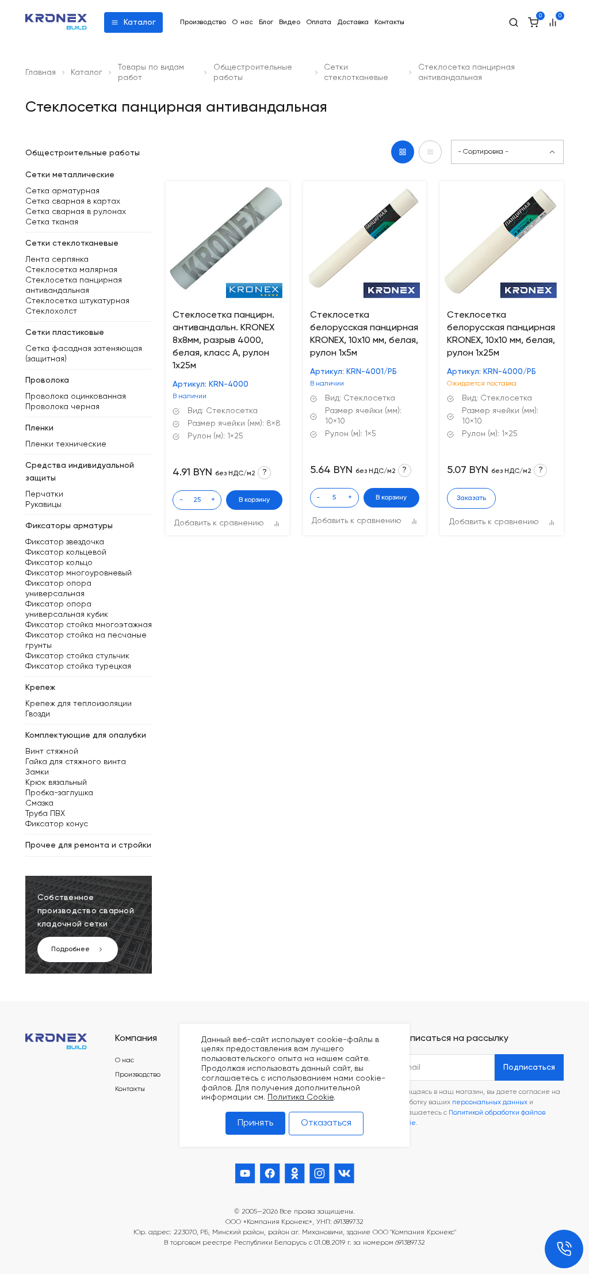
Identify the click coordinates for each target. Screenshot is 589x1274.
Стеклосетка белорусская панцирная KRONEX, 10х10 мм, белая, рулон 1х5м (364, 334)
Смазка (39, 803)
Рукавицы (43, 505)
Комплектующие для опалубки (85, 735)
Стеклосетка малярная (71, 270)
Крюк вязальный (56, 783)
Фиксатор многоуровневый (78, 573)
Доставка (353, 22)
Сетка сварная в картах (72, 201)
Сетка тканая (51, 222)
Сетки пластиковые (64, 333)
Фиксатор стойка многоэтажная (88, 625)
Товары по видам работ (151, 72)
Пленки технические (65, 444)
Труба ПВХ (45, 814)
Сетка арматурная (62, 191)
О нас (242, 22)
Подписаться (529, 1067)
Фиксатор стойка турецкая (78, 666)
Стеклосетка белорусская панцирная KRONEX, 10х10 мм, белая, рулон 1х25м (501, 334)
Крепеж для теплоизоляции (78, 704)
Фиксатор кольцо (59, 563)
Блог (266, 22)
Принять (255, 1123)
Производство (203, 22)
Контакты (389, 22)
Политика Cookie (300, 1097)
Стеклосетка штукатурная (77, 301)
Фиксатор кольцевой (65, 552)
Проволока (47, 380)
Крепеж (40, 688)
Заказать (471, 498)
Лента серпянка (57, 259)
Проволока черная (62, 407)
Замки (37, 772)
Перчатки (44, 494)
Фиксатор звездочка (64, 542)
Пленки (39, 428)
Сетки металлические (69, 175)
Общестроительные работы (252, 72)
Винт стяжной (51, 751)
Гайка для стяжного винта (75, 762)
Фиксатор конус (56, 824)
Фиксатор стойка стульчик (77, 656)
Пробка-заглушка (59, 793)
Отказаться (326, 1123)
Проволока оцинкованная (75, 396)
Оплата (318, 22)
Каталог (140, 22)
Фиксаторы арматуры (69, 526)
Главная (40, 72)
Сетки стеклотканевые (356, 72)
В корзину (254, 500)
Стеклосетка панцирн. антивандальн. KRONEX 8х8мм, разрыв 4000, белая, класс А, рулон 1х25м (223, 341)
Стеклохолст (51, 311)
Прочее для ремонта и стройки (88, 845)
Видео (289, 22)
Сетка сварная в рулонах (75, 212)
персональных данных (489, 1102)
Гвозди (37, 714)
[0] (533, 22)
